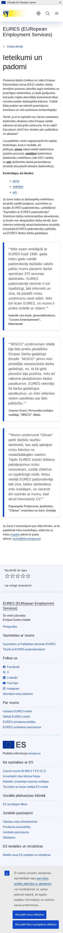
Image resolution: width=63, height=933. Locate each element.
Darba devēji (15, 46)
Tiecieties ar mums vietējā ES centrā (25, 786)
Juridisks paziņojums (16, 832)
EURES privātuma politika (19, 721)
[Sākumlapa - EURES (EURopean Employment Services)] (18, 13)
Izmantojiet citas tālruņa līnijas (21, 776)
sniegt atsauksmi (20, 585)
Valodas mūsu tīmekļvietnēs (20, 821)
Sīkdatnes (9, 837)
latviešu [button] (38, 13)
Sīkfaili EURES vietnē (16, 716)
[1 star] (7, 576)
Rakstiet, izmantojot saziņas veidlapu (26, 781)
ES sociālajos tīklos (15, 804)
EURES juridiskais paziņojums (22, 727)
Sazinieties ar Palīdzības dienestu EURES (29, 644)
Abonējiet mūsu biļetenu (18, 693)
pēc (15, 192)
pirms (16, 181)
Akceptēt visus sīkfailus (29, 914)
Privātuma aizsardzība (16, 826)
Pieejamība (10, 626)
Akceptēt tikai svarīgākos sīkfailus (36, 924)
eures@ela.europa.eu (26, 538)
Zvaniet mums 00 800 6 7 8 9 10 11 (24, 770)
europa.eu (34, 753)
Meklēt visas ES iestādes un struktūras (27, 854)
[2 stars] (10, 576)
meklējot (18, 186)
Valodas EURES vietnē (17, 711)
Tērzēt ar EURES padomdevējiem (24, 649)
